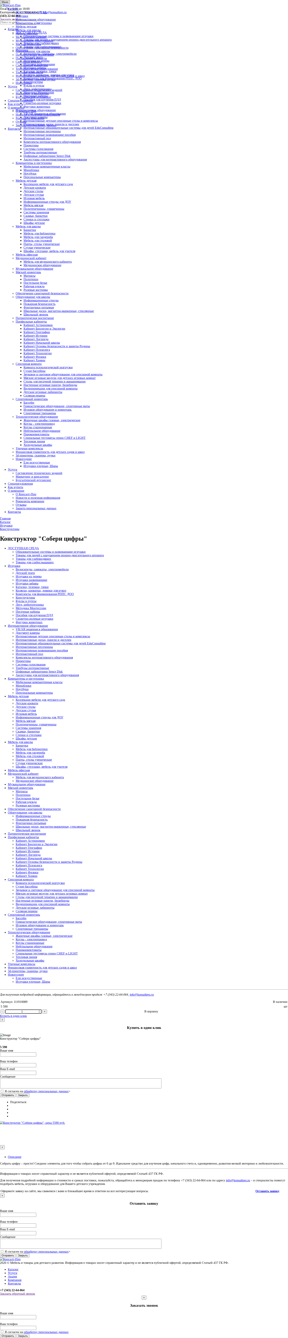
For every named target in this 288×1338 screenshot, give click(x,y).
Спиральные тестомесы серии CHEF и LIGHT (55, 437)
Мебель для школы (28, 30)
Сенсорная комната (29, 61)
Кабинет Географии (37, 332)
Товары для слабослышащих (35, 562)
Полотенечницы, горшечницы (44, 208)
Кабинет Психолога (37, 349)
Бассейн (29, 402)
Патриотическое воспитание (35, 54)
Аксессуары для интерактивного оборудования (55, 159)
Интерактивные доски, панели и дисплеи (43, 639)
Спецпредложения (20, 100)
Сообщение (7, 1076)
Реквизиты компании (30, 118)
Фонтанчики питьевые (39, 307)
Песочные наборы (28, 611)
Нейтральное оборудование (42, 430)
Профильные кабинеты (31, 58)
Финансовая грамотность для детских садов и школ (50, 76)
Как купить (15, 104)
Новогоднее (24, 83)
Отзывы (21, 121)
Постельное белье (35, 282)
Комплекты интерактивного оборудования (52, 141)
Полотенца (31, 279)
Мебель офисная (27, 33)
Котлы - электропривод (39, 423)
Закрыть (23, 1095)
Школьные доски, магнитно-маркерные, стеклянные (59, 311)
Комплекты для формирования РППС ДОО (45, 594)
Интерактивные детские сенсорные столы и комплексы (53, 636)
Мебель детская (26, 26)
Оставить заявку (267, 1191)
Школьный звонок (36, 314)
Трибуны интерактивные (40, 152)
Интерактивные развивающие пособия (50, 134)
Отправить (8, 1095)
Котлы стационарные (38, 427)
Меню (5, 2)
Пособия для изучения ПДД (34, 615)
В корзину (151, 1011)
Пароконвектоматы (36, 434)
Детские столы (33, 191)
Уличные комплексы (29, 72)
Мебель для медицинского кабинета (48, 261)
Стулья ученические (37, 247)
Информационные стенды (41, 300)
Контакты (14, 128)
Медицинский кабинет (31, 37)
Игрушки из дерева (29, 576)
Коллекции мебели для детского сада (48, 184)
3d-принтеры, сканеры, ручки (35, 79)
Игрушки (22, 16)
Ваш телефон (9, 1061)
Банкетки (30, 230)
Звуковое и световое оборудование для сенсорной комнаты (63, 374)
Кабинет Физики (35, 356)
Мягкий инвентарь (28, 44)
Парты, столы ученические (42, 244)
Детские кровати (35, 187)
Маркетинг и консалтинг (32, 93)
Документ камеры (28, 632)
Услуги (12, 86)
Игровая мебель (34, 198)
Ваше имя (6, 1050)
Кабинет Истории (35, 335)
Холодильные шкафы (38, 445)
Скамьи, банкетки (36, 215)
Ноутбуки (30, 173)
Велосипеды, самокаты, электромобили (42, 569)
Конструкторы (25, 597)
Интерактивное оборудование (36, 19)
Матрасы (29, 275)
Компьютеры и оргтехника (34, 23)
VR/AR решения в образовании (37, 629)
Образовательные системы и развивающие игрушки (51, 551)
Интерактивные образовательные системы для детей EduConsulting (61, 643)
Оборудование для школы (33, 51)
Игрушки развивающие (31, 580)
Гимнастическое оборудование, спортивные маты (57, 406)
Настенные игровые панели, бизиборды (50, 385)
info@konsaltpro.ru (142, 994)
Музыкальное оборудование (34, 40)
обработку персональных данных (46, 1091)
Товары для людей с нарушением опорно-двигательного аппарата (60, 555)
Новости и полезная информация (38, 114)
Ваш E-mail (7, 1069)
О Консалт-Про (26, 111)
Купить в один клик (13, 1016)
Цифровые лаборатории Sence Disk (47, 156)
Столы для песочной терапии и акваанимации (55, 381)
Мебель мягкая (33, 205)
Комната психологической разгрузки (48, 367)
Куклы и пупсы (26, 601)
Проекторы (31, 145)
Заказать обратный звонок (17, 1293)
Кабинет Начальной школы (42, 342)
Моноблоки (31, 170)
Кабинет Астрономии (38, 325)
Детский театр (25, 573)
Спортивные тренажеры (40, 413)
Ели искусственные (37, 462)
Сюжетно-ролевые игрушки (34, 618)
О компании (16, 107)
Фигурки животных (29, 622)
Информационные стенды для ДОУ (47, 201)
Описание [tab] (14, 1156)
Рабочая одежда (34, 286)
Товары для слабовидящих (33, 558)
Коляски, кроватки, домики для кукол (41, 590)
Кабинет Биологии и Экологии (44, 328)
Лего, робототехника (30, 604)
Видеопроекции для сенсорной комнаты (51, 388)
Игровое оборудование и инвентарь (48, 409)
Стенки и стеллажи (36, 219)
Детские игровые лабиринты (43, 392)
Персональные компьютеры (42, 177)
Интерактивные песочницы (42, 131)
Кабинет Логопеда (36, 339)
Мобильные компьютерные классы (47, 166)
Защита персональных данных (36, 125)
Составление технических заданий (39, 90)
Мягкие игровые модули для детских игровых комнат (60, 378)
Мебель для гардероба (38, 237)
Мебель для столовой (38, 240)
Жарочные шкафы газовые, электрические (52, 420)
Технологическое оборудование (37, 68)
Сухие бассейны (34, 371)
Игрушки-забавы (27, 583)
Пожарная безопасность (39, 304)
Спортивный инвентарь (32, 65)
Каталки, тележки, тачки (32, 587)
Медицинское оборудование (42, 265)
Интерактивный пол (37, 138)
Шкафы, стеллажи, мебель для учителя (49, 251)
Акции (12, 1276)
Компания (14, 1280)
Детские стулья (34, 194)
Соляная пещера (34, 395)
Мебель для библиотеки (39, 233)
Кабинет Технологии (38, 353)
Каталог (13, 9)
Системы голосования (38, 149)
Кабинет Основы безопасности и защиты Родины (57, 346)
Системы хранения (36, 212)
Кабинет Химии (34, 360)
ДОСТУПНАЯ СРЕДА (31, 12)
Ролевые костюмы (36, 289)
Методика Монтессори (31, 608)
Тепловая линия (34, 441)
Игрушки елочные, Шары (41, 466)
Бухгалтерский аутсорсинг (33, 97)
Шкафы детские (34, 223)
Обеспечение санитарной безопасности (42, 47)
